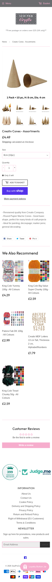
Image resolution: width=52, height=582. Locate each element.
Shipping (6, 142)
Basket (46, 3)
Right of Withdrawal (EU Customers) (26, 518)
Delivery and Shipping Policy (26, 506)
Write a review (26, 445)
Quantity (5, 162)
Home (4, 42)
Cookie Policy (26, 502)
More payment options (15, 199)
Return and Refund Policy (26, 514)
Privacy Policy (26, 510)
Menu (8, 3)
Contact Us (26, 498)
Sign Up (45, 545)
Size (4, 150)
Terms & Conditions (26, 523)
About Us (26, 494)
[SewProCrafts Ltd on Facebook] (25, 558)
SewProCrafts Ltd (19, 566)
